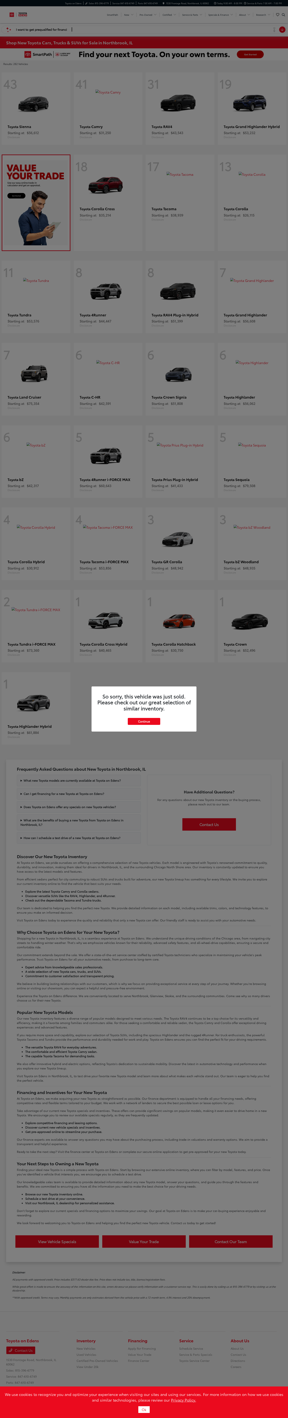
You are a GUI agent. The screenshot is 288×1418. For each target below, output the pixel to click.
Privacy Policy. (183, 1400)
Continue (144, 721)
